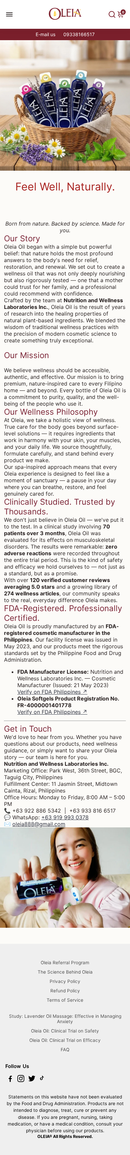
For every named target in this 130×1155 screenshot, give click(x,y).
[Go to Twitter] (32, 1079)
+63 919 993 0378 (65, 817)
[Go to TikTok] (42, 1079)
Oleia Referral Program (65, 962)
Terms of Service (65, 1000)
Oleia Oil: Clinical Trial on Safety (65, 1031)
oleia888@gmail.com (38, 824)
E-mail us (45, 34)
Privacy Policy (65, 981)
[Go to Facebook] (10, 1079)
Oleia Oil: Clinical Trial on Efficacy (65, 1040)
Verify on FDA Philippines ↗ (52, 691)
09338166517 (79, 34)
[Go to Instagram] (21, 1079)
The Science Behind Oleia (65, 972)
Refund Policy (65, 990)
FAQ (65, 1049)
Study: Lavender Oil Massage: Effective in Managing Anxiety (65, 1018)
